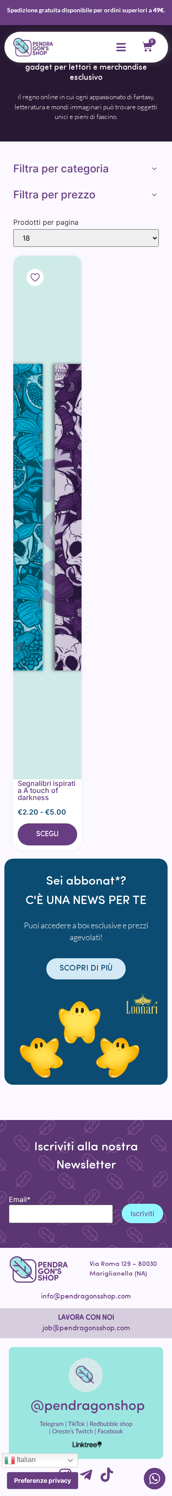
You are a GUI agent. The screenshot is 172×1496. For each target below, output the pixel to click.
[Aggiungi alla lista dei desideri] (47, 517)
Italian (25, 1459)
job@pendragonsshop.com (86, 1328)
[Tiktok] (107, 1475)
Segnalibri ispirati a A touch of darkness (46, 790)
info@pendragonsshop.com (86, 1296)
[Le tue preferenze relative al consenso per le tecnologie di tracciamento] (42, 1480)
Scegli (47, 834)
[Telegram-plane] (86, 1475)
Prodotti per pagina (46, 222)
